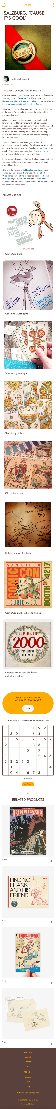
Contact (28, 1061)
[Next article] (32, 793)
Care (28, 1081)
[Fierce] (29, 778)
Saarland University (31, 101)
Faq (28, 1086)
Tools (28, 1066)
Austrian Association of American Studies (24, 104)
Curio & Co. (33, 1100)
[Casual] (24, 778)
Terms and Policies (28, 1104)
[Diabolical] (31, 778)
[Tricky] (26, 778)
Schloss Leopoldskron (32, 169)
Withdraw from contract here (28, 1092)
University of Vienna (11, 101)
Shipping (28, 1072)
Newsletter (28, 1052)
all (28, 793)
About (28, 1056)
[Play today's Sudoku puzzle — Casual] (28, 750)
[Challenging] (28, 778)
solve (28, 708)
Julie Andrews (25, 178)
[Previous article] (23, 793)
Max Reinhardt (18, 172)
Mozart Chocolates (44, 148)
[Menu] (51, 4)
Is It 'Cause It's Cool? (23, 98)
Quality (28, 1076)
